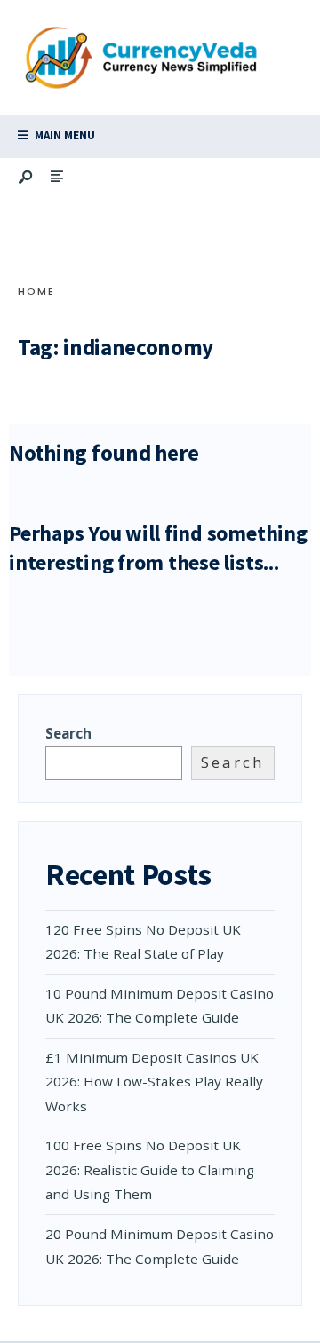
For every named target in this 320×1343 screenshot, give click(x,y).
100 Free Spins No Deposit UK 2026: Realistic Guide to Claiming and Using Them (149, 1169)
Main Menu (63, 135)
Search (68, 733)
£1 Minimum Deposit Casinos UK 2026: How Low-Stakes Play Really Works (154, 1081)
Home (36, 291)
